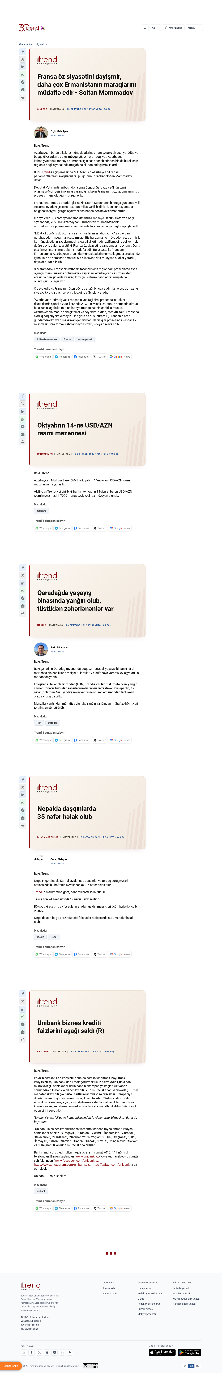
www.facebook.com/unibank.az (77, 1160)
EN (185, 1366)
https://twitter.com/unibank (111, 1164)
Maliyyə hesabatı (147, 1314)
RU (197, 1366)
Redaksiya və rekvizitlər (150, 1293)
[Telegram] (54, 1352)
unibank (41, 1191)
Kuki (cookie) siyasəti (184, 1303)
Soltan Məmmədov (47, 339)
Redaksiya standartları (150, 1303)
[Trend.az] (32, 28)
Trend (46, 172)
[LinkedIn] (62, 1352)
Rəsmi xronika (110, 1293)
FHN (39, 722)
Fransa (67, 339)
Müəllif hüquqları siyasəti (186, 1298)
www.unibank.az (87, 1156)
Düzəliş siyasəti (146, 1309)
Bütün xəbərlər (57, 135)
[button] (22, 51)
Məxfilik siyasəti (181, 1293)
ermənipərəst (85, 339)
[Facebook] (31, 1352)
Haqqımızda (144, 1288)
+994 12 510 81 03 (30, 1325)
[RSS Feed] (70, 1352)
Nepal (54, 937)
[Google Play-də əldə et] (189, 1352)
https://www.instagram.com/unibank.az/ (62, 1164)
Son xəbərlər (109, 1288)
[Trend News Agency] (30, 1286)
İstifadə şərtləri (181, 1288)
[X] (39, 1352)
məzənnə (41, 510)
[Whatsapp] (24, 1352)
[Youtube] (47, 1352)
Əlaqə (141, 1298)
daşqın (40, 937)
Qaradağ (53, 722)
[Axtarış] (145, 27)
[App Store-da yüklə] (162, 1352)
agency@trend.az (29, 1329)
